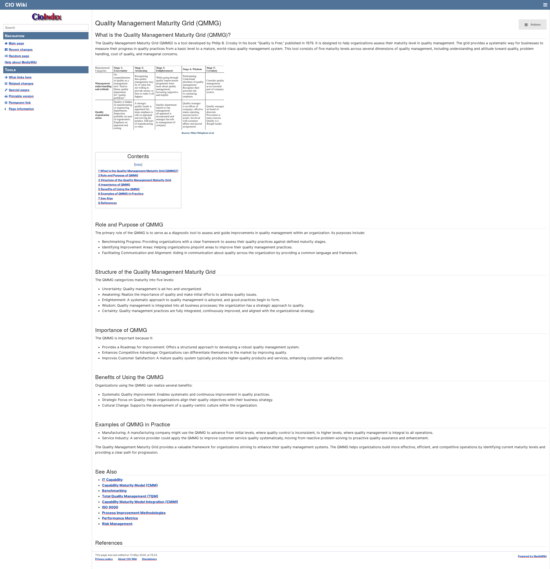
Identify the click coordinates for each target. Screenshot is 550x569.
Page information (21, 109)
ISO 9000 (110, 507)
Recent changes (21, 49)
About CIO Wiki (127, 559)
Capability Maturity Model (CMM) (130, 485)
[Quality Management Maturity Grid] (159, 101)
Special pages (19, 90)
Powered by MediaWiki (532, 556)
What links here (20, 77)
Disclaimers (149, 559)
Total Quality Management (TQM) (130, 496)
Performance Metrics (120, 518)
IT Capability (112, 479)
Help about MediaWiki (21, 62)
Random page (19, 56)
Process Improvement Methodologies (134, 513)
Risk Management (117, 524)
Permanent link (20, 102)
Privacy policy (104, 559)
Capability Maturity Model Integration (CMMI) (140, 502)
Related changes (21, 83)
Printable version (21, 96)
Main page (16, 43)
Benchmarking (114, 490)
